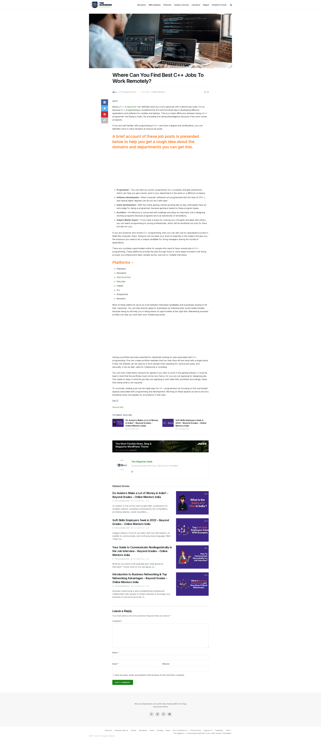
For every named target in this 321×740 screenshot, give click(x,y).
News (168, 730)
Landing (160, 730)
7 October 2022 (133, 429)
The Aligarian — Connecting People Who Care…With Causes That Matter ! (202, 733)
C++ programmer (128, 106)
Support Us (208, 730)
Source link (117, 407)
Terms (228, 730)
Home (152, 730)
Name (115, 652)
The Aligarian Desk (128, 92)
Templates (219, 730)
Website (166, 664)
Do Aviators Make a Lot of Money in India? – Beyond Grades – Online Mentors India (142, 423)
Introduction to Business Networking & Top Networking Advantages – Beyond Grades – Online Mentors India (139, 578)
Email (115, 664)
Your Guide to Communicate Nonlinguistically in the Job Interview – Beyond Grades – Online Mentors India (142, 551)
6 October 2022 (183, 429)
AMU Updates (155, 5)
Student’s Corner (219, 5)
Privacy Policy (195, 730)
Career (133, 730)
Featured (167, 5)
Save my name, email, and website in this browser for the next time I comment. (150, 675)
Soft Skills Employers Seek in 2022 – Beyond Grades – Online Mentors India (191, 423)
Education (141, 5)
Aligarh (206, 5)
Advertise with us (121, 730)
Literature (196, 5)
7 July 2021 (144, 92)
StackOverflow (124, 277)
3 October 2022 (138, 559)
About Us (108, 730)
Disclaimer (143, 730)
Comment (117, 621)
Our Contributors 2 (180, 730)
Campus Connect (181, 5)
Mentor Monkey (158, 92)
